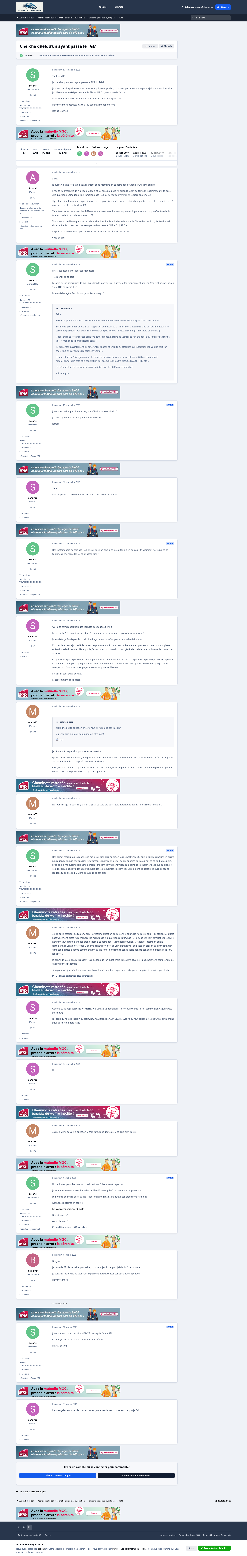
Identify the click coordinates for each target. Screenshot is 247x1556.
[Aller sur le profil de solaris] (21, 55)
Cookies (48, 1535)
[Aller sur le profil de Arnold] (100, 153)
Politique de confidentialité (29, 1535)
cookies (41, 1548)
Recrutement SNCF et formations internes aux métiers (88, 55)
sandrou (32, 497)
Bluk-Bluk (32, 1270)
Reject (192, 1548)
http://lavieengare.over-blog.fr (68, 1209)
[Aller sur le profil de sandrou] (86, 153)
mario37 (32, 722)
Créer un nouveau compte (57, 1475)
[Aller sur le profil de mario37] (93, 153)
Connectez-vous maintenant (136, 1475)
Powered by (217, 1535)
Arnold (33, 188)
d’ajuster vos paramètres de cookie (128, 1548)
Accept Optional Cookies (216, 1548)
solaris (33, 85)
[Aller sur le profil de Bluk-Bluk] (33, 1260)
